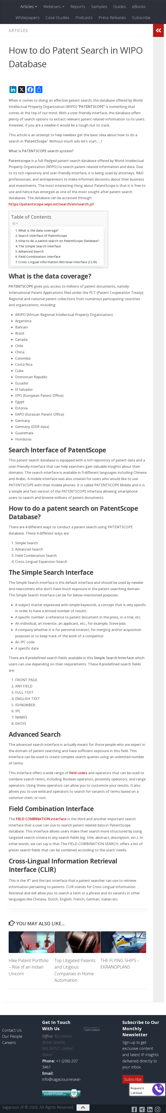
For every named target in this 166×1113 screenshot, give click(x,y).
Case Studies (57, 17)
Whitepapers (28, 17)
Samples (99, 6)
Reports (77, 6)
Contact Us (12, 1030)
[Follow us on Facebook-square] (134, 1110)
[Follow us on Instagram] (158, 1110)
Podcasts (84, 17)
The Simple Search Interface (39, 246)
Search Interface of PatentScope (42, 236)
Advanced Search (31, 251)
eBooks (139, 6)
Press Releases (112, 17)
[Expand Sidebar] (158, 30)
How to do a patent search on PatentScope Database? (58, 241)
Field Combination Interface (39, 257)
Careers (9, 1042)
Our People (12, 1036)
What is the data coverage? (38, 230)
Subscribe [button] (133, 1079)
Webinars (52, 6)
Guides (119, 6)
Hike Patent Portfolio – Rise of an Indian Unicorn (28, 967)
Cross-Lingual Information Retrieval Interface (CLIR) (57, 262)
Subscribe (141, 17)
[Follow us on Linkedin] (150, 1110)
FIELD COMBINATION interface (41, 819)
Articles (27, 6)
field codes (78, 772)
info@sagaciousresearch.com (67, 1079)
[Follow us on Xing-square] (142, 1110)
